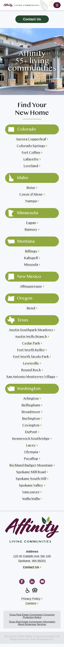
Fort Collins (31, 152)
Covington (30, 425)
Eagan (31, 223)
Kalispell (31, 258)
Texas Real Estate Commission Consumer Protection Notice (32, 616)
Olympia (31, 452)
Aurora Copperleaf (31, 139)
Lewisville (31, 363)
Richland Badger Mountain (31, 465)
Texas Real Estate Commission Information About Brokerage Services (32, 623)
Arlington (31, 398)
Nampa (31, 201)
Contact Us (32, 19)
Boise (30, 188)
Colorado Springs (31, 146)
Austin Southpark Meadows (31, 330)
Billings (31, 251)
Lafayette (31, 159)
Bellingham (31, 405)
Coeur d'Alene (31, 194)
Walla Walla (31, 499)
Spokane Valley (31, 485)
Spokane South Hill (31, 479)
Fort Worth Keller (31, 350)
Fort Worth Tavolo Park (31, 357)
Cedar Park (31, 343)
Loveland (31, 166)
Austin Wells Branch (31, 337)
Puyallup (31, 459)
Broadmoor (31, 412)
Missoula (31, 265)
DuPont (31, 432)
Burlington (31, 418)
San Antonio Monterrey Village (30, 377)
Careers (30, 603)
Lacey (31, 445)
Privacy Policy (30, 598)
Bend (31, 308)
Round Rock (31, 370)
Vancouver (31, 492)
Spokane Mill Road (31, 472)
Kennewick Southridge (31, 439)
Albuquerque (31, 286)
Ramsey (31, 229)
